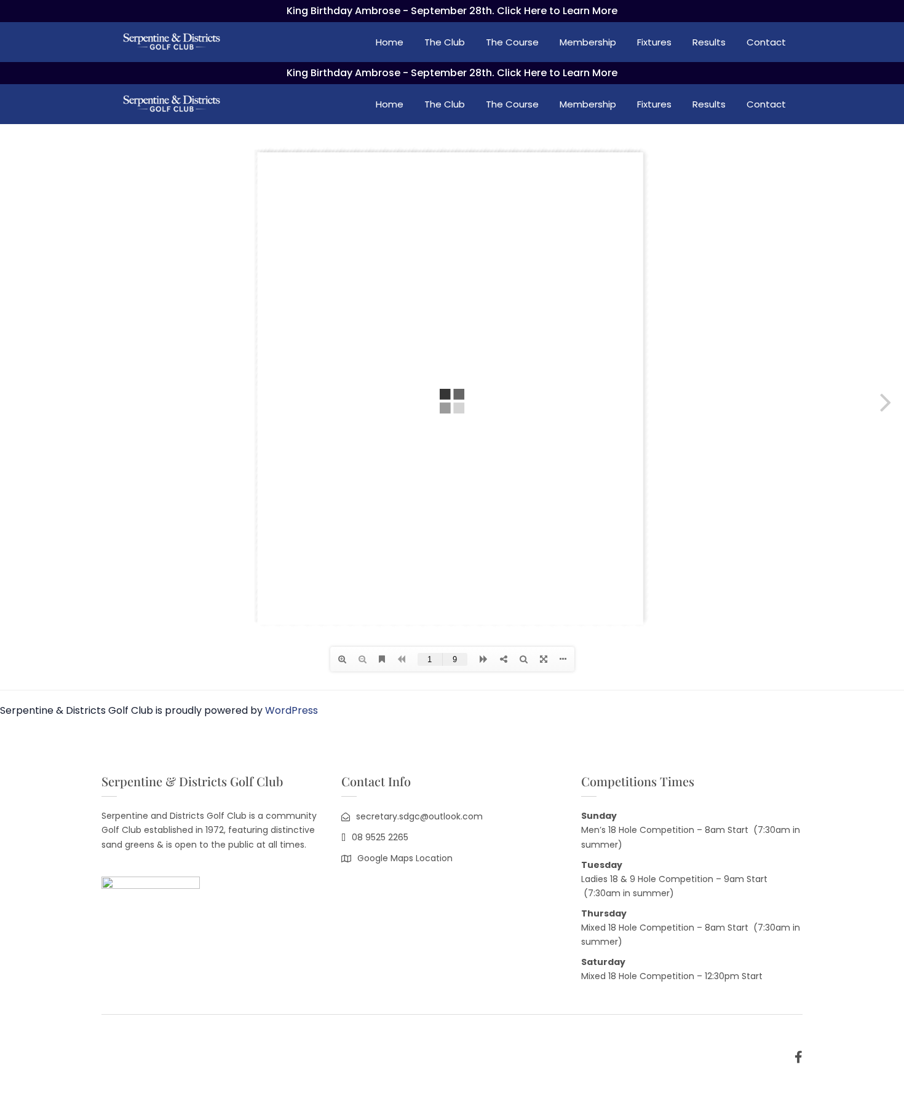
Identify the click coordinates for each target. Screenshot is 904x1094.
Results (709, 42)
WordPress (291, 710)
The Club (444, 42)
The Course (512, 42)
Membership (588, 42)
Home (389, 42)
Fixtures (654, 42)
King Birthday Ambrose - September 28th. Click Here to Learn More (452, 11)
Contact (766, 42)
